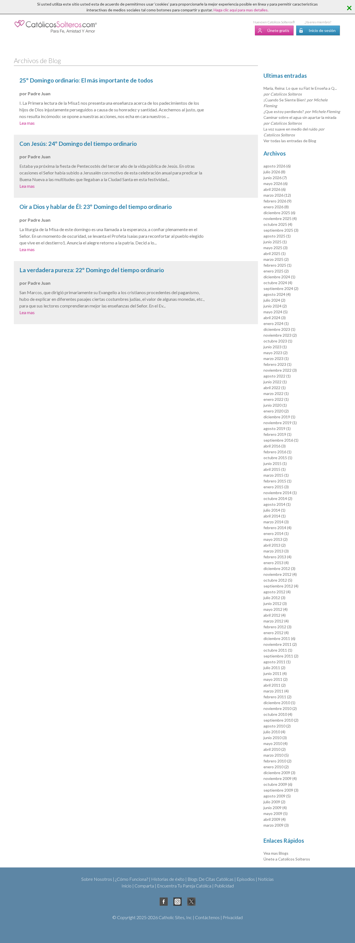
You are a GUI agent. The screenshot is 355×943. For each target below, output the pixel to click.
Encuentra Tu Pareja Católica (184, 885)
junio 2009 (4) (275, 807)
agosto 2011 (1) (277, 661)
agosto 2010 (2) (277, 726)
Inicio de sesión (322, 30)
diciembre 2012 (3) (279, 568)
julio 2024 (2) (274, 300)
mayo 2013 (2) (275, 539)
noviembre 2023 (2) (280, 335)
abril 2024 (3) (274, 317)
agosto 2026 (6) (277, 166)
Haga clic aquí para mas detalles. (241, 9)
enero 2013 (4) (276, 562)
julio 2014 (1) (274, 510)
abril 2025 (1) (274, 253)
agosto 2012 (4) (277, 591)
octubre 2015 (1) (277, 457)
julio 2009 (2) (274, 801)
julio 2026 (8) (274, 171)
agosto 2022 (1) (277, 376)
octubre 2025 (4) (277, 224)
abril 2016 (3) (274, 446)
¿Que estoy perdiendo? (301, 111)
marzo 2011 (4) (276, 691)
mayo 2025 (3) (275, 247)
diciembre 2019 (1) (279, 416)
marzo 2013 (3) (276, 551)
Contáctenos (207, 917)
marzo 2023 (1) (276, 358)
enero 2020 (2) (276, 411)
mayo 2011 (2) (275, 679)
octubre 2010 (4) (277, 714)
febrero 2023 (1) (277, 364)
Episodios (246, 879)
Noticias (266, 879)
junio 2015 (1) (275, 463)
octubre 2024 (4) (277, 282)
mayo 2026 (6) (275, 183)
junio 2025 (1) (275, 241)
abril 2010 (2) (274, 749)
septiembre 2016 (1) (280, 440)
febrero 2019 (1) (277, 434)
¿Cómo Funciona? (131, 879)
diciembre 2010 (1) (279, 702)
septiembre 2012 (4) (280, 586)
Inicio (126, 885)
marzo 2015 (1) (276, 475)
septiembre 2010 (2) (280, 720)
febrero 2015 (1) (277, 481)
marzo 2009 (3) (276, 825)
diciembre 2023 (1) (279, 329)
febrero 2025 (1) (277, 265)
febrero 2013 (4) (277, 556)
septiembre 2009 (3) (280, 790)
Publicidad (224, 885)
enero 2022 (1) (276, 399)
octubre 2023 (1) (277, 341)
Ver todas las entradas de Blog (289, 140)
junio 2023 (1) (275, 346)
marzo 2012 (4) (276, 621)
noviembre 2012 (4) (280, 574)
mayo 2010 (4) (275, 743)
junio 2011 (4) (275, 673)
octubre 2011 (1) (277, 650)
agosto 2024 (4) (277, 294)
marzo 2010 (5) (276, 755)
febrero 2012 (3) (277, 626)
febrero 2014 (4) (277, 527)
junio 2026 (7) (275, 177)
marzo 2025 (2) (276, 259)
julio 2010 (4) (274, 731)
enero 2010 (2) (276, 766)
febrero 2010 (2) (277, 761)
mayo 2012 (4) (275, 609)
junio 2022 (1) (275, 381)
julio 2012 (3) (274, 597)
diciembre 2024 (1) (279, 276)
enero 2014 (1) (276, 533)
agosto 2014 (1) (277, 504)
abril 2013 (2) (274, 545)
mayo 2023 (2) (275, 352)
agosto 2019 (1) (277, 428)
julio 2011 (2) (274, 667)
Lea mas (27, 123)
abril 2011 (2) (274, 685)
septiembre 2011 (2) (280, 656)
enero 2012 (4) (276, 632)
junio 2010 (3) (275, 737)
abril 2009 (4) (274, 819)
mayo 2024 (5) (275, 311)
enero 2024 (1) (276, 323)
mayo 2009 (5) (275, 813)
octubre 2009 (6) (277, 784)
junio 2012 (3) (275, 603)
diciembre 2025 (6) (279, 212)
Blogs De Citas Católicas (210, 879)
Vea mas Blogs (275, 853)
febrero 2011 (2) (277, 696)
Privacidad (233, 917)
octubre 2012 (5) (277, 580)
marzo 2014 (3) (276, 521)
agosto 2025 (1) (277, 236)
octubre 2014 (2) (277, 498)
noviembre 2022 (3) (280, 370)
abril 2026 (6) (274, 189)
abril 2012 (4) (274, 615)
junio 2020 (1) (275, 405)
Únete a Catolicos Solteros (286, 859)
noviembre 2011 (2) (280, 644)
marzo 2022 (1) (276, 393)
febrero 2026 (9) (277, 201)
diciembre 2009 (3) (279, 772)
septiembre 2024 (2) (280, 288)
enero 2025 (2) (276, 271)
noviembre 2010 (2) (280, 708)
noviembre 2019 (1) (280, 422)
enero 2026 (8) (276, 206)
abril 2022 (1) (274, 387)
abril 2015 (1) (274, 469)
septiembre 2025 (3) (280, 230)
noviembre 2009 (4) (280, 778)
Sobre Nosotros (96, 879)
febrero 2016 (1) (277, 451)
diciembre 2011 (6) (279, 638)
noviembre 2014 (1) (280, 492)
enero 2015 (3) (276, 486)
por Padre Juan (34, 93)
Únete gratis (278, 30)
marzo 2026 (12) (277, 195)
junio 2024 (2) (275, 306)
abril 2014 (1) (274, 516)
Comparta (144, 885)
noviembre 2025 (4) (280, 218)
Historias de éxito (167, 879)
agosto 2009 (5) (277, 796)
